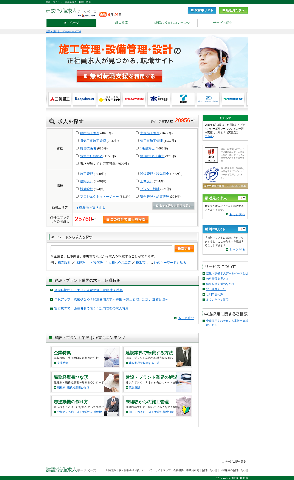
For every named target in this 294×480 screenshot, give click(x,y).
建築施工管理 (89, 133)
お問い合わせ (209, 470)
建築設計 (86, 181)
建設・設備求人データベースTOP (63, 31)
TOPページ (71, 23)
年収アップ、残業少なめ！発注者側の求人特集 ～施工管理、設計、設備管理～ (111, 299)
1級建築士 (147, 148)
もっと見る (237, 214)
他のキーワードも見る (170, 262)
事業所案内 (192, 470)
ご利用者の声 (214, 294)
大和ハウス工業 (119, 262)
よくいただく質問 (217, 299)
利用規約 (111, 470)
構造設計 (64, 262)
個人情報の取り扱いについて (136, 470)
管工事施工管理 (151, 141)
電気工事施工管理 (93, 141)
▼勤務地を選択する (90, 207)
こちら (209, 136)
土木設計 (146, 181)
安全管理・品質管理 (154, 196)
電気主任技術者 (91, 156)
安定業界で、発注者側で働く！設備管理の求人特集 (91, 308)
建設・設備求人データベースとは (227, 273)
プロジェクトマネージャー (99, 196)
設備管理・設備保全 (154, 173)
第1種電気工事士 (152, 156)
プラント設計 (149, 189)
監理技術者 (88, 148)
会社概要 (178, 470)
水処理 (80, 262)
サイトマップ (163, 470)
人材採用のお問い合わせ (234, 470)
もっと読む (186, 318)
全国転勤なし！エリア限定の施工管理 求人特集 (88, 290)
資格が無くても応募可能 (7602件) (104, 163)
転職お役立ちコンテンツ (172, 23)
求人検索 (121, 23)
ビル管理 (96, 262)
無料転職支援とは (217, 278)
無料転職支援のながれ (220, 284)
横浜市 (140, 262)
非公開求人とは (216, 289)
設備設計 (86, 189)
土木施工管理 (149, 133)
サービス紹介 (222, 23)
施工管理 (86, 173)
